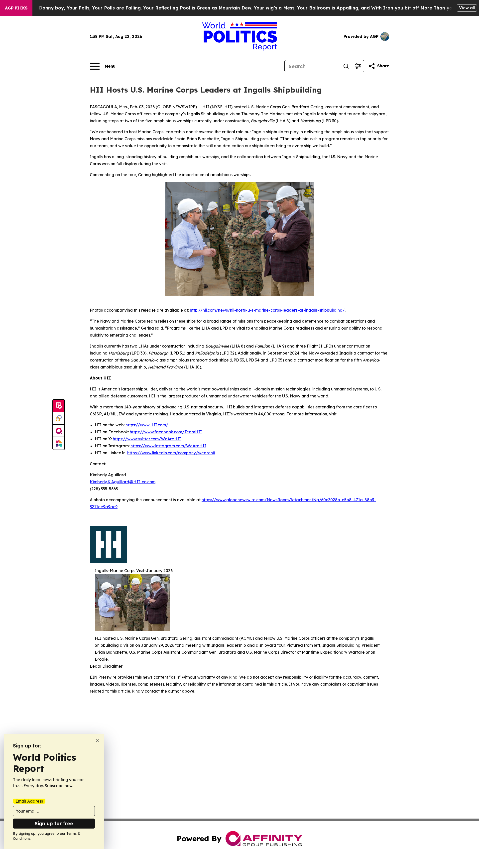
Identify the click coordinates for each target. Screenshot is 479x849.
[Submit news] (58, 406)
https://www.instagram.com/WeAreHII (168, 445)
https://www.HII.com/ (146, 424)
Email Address (29, 801)
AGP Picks (16, 7)
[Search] (346, 66)
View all (467, 7)
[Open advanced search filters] (358, 66)
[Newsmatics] (58, 443)
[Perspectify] (58, 418)
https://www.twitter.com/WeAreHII (147, 438)
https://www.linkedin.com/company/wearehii (171, 452)
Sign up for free (54, 823)
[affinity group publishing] (58, 431)
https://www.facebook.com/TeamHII (166, 431)
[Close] (97, 740)
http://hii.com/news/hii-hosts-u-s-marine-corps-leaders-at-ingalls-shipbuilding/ (267, 310)
